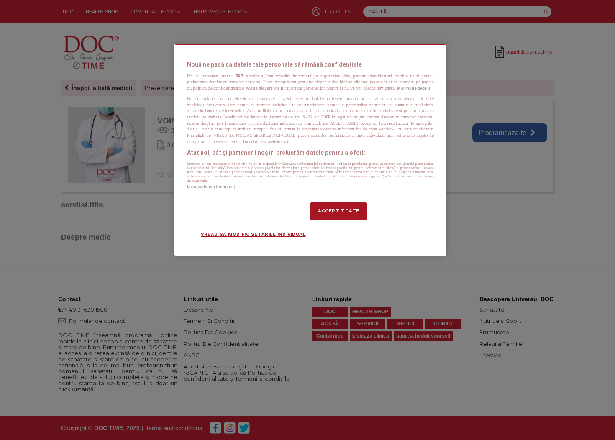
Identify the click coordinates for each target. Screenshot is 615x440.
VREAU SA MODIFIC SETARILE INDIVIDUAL (253, 234)
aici (298, 123)
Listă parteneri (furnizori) (211, 186)
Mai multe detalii (413, 88)
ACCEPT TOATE (338, 211)
